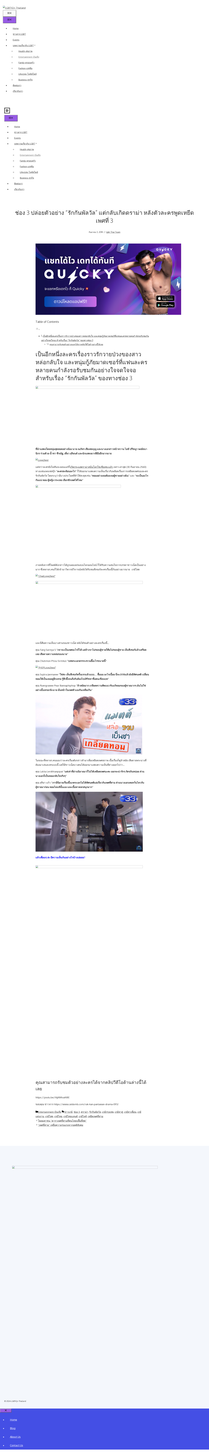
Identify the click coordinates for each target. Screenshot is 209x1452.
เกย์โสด (49, 1116)
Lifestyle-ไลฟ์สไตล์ (27, 74)
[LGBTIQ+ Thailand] (7, 112)
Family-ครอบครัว (26, 62)
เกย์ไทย (58, 1116)
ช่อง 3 (77, 1111)
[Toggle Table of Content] (38, 329)
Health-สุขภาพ (25, 51)
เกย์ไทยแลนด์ (70, 1116)
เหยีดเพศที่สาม (95, 1116)
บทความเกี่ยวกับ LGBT (23, 45)
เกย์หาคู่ (119, 1111)
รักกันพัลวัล (95, 1111)
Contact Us (16, 1445)
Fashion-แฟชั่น (25, 68)
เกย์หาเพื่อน (130, 1111)
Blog (12, 1428)
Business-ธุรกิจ (25, 79)
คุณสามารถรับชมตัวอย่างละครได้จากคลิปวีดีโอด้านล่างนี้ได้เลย (76, 344)
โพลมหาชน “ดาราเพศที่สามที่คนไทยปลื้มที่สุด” (62, 1120)
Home (16, 28)
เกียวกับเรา (18, 91)
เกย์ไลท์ (83, 1116)
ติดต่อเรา (17, 85)
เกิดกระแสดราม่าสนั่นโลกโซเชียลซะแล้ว (91, 466)
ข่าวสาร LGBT (19, 34)
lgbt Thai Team (113, 232)
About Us (15, 1436)
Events (16, 39)
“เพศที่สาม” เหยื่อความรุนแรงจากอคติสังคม (60, 1125)
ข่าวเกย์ (68, 1111)
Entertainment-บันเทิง (28, 57)
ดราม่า (84, 1111)
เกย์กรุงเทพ (108, 1111)
